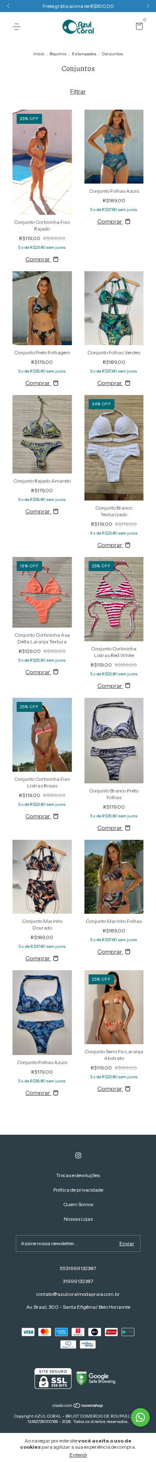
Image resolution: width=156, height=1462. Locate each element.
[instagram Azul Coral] (78, 1155)
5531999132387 (78, 1268)
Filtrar (78, 91)
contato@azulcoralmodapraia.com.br (78, 1294)
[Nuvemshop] (78, 1406)
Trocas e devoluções (78, 1175)
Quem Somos (78, 1204)
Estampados (84, 53)
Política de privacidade (78, 1190)
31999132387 (78, 1281)
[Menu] (18, 27)
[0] (138, 27)
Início (38, 53)
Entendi (78, 1455)
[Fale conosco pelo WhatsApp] (140, 1417)
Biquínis (58, 53)
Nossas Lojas (78, 1219)
